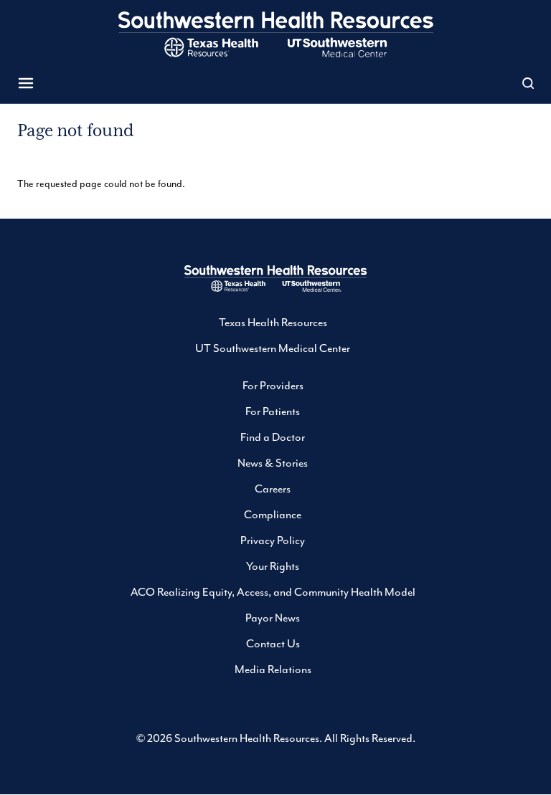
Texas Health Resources (273, 322)
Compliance (272, 515)
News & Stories (272, 463)
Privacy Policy (272, 540)
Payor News (272, 618)
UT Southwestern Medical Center (272, 348)
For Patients (272, 411)
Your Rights (272, 566)
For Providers (272, 386)
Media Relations (273, 669)
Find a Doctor (272, 437)
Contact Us (273, 644)
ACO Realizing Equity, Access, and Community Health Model (273, 592)
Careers (273, 489)
